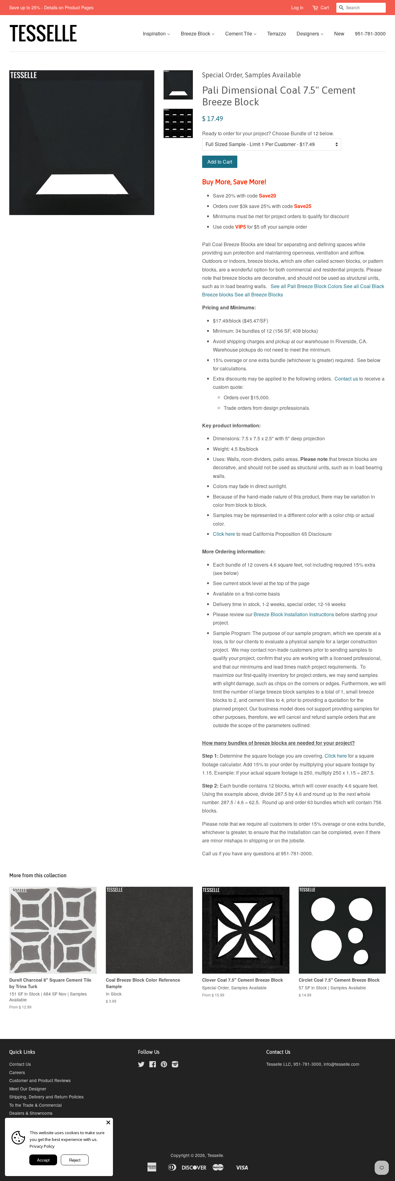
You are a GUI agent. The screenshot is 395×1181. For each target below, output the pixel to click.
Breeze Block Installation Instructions (294, 614)
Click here (224, 533)
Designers (308, 33)
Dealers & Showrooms (30, 1113)
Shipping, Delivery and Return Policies (46, 1096)
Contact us (346, 378)
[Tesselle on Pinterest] (163, 1065)
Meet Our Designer (27, 1088)
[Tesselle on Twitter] (141, 1065)
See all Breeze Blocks (259, 294)
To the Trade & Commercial (35, 1105)
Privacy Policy (42, 1146)
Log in (297, 7)
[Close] (108, 1122)
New (339, 33)
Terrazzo (276, 33)
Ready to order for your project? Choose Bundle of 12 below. (268, 133)
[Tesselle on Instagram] (175, 1065)
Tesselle (215, 1155)
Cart (325, 7)
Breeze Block (196, 33)
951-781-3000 (370, 33)
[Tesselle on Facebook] (152, 1065)
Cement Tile (239, 33)
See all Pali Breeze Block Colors (306, 286)
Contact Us (20, 1064)
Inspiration (155, 33)
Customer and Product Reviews (40, 1080)
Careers (17, 1072)
